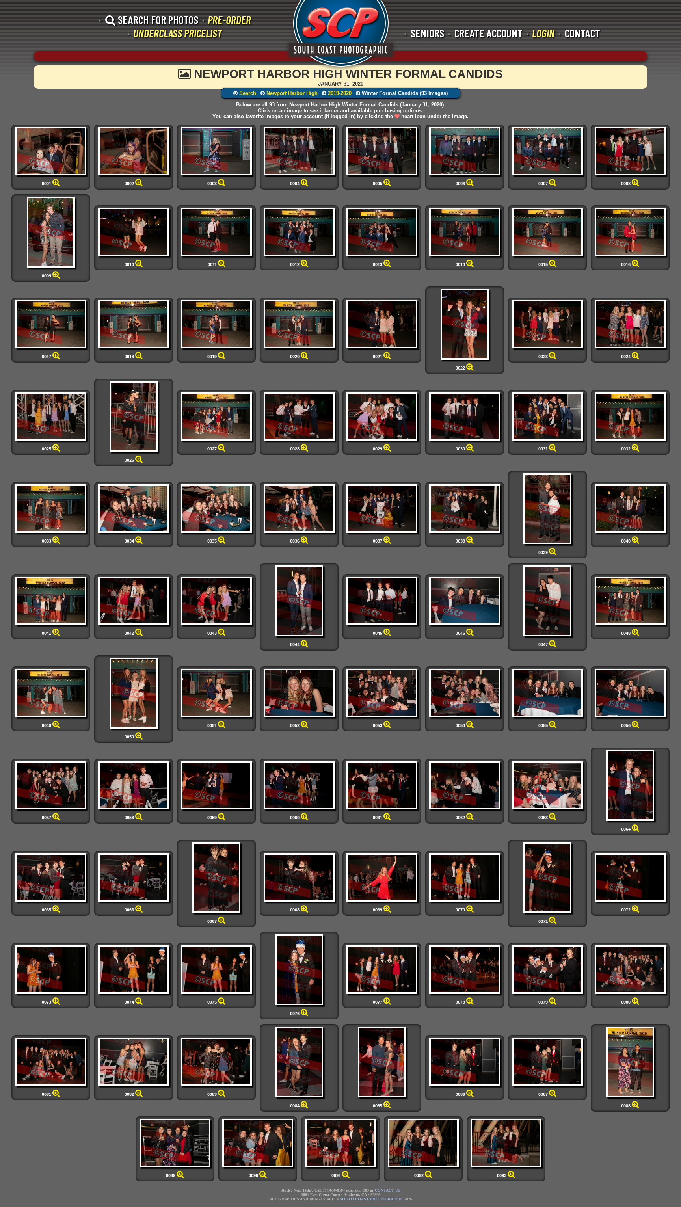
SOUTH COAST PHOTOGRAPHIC (371, 1199)
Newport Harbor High (292, 93)
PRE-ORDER (229, 19)
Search (247, 93)
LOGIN (543, 33)
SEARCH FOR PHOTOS (156, 19)
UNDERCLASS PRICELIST (177, 33)
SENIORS (427, 33)
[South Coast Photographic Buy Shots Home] (340, 35)
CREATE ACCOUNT (488, 33)
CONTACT (582, 33)
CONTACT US (387, 1190)
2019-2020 (340, 93)
